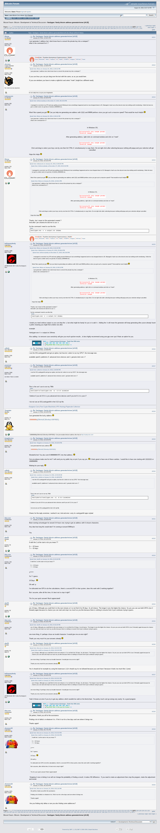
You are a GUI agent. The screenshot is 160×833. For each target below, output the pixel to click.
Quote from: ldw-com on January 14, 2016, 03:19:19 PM (45, 732)
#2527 (153, 366)
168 (111, 28)
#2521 (153, 37)
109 (84, 27)
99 (57, 27)
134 (16, 28)
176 (134, 28)
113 (95, 27)
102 (64, 27)
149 (58, 28)
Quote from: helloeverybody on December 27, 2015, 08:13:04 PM (48, 100)
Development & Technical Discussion (33, 22)
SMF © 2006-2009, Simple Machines (87, 829)
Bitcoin (16, 22)
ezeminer (8, 365)
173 (125, 28)
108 (81, 27)
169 (114, 28)
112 (92, 27)
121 (117, 27)
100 (59, 27)
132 (10, 28)
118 (108, 27)
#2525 (153, 244)
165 (103, 28)
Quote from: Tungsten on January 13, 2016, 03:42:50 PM (46, 442)
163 (97, 28)
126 (131, 27)
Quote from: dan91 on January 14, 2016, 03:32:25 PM (45, 624)
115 (100, 27)
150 (61, 28)
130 (5, 28)
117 (106, 27)
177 (137, 28)
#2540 (153, 785)
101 (62, 27)
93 (45, 27)
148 (55, 28)
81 (21, 27)
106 (76, 27)
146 (49, 28)
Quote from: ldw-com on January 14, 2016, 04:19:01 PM (45, 648)
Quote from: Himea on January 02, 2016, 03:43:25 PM (45, 248)
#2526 (153, 349)
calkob (7, 348)
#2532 (153, 538)
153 (69, 28)
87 (33, 27)
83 (25, 27)
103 (67, 27)
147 (52, 28)
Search (19, 18)
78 (15, 27)
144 (44, 28)
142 (38, 28)
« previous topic (150, 26)
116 (103, 27)
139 (30, 28)
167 (109, 28)
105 (73, 27)
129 (140, 27)
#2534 (153, 604)
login (22, 11)
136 (21, 28)
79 (17, 27)
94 (47, 27)
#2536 (153, 644)
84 (27, 27)
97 (53, 27)
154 (72, 28)
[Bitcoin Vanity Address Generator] (8, 434)
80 (19, 27)
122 (119, 27)
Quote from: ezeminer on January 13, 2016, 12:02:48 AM (46, 475)
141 (35, 28)
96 (51, 27)
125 (128, 27)
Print (153, 29)
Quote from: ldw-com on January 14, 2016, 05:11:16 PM (45, 788)
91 (41, 27)
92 (43, 27)
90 (39, 27)
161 (92, 28)
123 (122, 27)
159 (86, 28)
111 (90, 27)
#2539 (153, 729)
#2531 (153, 519)
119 (111, 27)
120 (114, 27)
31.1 (26, 15)
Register (30, 18)
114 (98, 27)
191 (141, 28)
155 (75, 28)
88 (35, 27)
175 (131, 28)
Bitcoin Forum (8, 22)
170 (117, 28)
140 (33, 28)
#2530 (153, 471)
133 (13, 28)
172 (123, 28)
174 (128, 28)
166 (106, 28)
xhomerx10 (9, 728)
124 (125, 27)
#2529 (153, 439)
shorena (7, 64)
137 (24, 28)
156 (78, 28)
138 (27, 28)
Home (9, 18)
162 (94, 28)
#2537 (153, 674)
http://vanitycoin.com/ (87, 434)
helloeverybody (10, 243)
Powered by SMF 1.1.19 (69, 829)
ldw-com (8, 518)
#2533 (153, 555)
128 (137, 27)
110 (87, 27)
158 (83, 28)
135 (19, 28)
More (36, 18)
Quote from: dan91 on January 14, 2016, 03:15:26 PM (45, 559)
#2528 (153, 411)
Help (14, 18)
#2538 (153, 711)
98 (55, 27)
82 (23, 27)
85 (29, 27)
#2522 (153, 65)
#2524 (153, 160)
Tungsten (8, 410)
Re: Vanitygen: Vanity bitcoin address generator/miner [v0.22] (55, 36)
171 (120, 28)
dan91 (7, 537)
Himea (7, 36)
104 (70, 27)
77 (13, 27)
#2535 (153, 621)
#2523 (153, 97)
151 (64, 28)
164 (100, 28)
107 (79, 27)
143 (41, 28)
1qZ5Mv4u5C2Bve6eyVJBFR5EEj (44, 419)
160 (89, 28)
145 (47, 28)
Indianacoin (9, 96)
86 (31, 27)
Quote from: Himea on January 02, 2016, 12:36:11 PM (45, 68)
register (28, 11)
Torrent (30, 15)
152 (66, 28)
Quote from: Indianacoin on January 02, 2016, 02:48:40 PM (46, 163)
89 (37, 27)
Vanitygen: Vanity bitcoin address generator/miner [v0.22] (68, 22)
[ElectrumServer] (8, 550)
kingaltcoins (9, 438)
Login (24, 18)
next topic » (152, 27)
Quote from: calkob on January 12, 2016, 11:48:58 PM (45, 369)
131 (7, 28)
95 (49, 27)
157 (80, 28)
